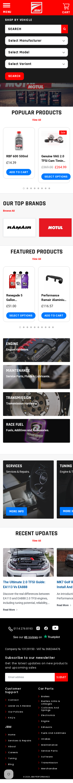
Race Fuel (15, 424)
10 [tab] (53, 327)
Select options (56, 177)
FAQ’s (11, 717)
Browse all (9, 210)
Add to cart (18, 172)
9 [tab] (49, 327)
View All (36, 119)
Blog (11, 764)
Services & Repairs (19, 740)
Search (14, 76)
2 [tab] (27, 188)
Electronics (48, 715)
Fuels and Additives (53, 733)
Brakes (45, 696)
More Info (16, 511)
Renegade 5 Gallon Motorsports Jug (17, 298)
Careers (13, 752)
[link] (19, 141)
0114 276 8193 (23, 628)
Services (14, 466)
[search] (64, 29)
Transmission (18, 397)
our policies (15, 711)
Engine (12, 343)
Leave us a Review (19, 706)
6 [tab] (42, 188)
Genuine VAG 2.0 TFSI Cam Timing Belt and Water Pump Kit (53, 158)
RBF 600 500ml (17, 156)
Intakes (45, 739)
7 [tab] (45, 188)
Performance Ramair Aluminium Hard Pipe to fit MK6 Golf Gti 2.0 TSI (54, 298)
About (12, 746)
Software (47, 756)
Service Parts (49, 750)
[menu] (6, 5)
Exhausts (46, 727)
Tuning (66, 466)
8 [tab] (49, 188)
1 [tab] (24, 188)
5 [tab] (38, 188)
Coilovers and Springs (50, 708)
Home (11, 734)
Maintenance (18, 370)
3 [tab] (31, 188)
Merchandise (49, 768)
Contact (13, 700)
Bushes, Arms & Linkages (50, 702)
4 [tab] (34, 188)
